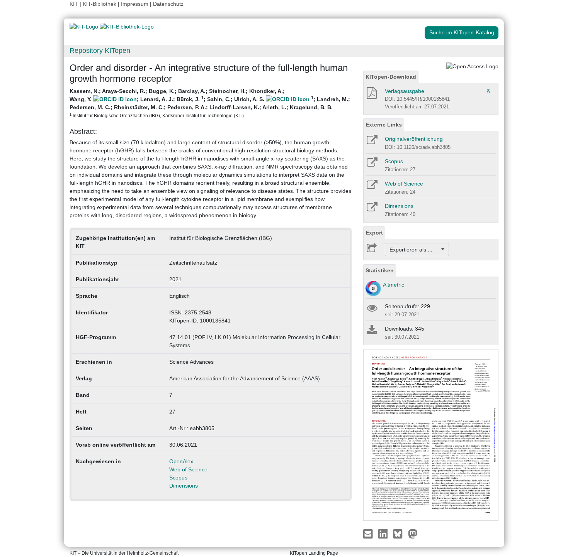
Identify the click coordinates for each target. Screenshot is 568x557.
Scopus (178, 477)
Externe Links (384, 125)
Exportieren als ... (414, 249)
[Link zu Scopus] (372, 165)
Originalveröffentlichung (414, 139)
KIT (74, 4)
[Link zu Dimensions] (372, 209)
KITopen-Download (391, 77)
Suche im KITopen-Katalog (461, 32)
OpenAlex (181, 461)
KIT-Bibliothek (100, 4)
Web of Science (188, 469)
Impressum (134, 4)
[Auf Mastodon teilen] (413, 533)
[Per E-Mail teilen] (368, 533)
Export (374, 233)
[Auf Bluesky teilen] (399, 533)
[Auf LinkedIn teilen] (383, 533)
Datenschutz (168, 4)
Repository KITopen (100, 50)
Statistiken (380, 270)
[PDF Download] (371, 95)
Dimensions (183, 486)
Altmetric (393, 285)
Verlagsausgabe (404, 91)
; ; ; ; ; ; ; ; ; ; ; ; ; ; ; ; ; (210, 103)
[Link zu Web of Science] (372, 187)
